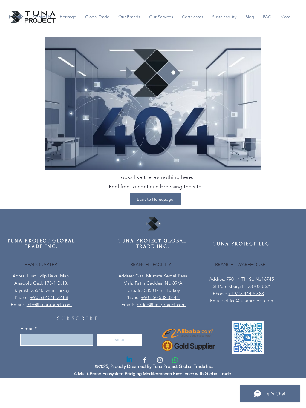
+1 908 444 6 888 (246, 293)
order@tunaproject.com (161, 304)
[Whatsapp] (175, 359)
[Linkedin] (129, 359)
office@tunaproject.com (248, 300)
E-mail (26, 328)
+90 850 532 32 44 (160, 297)
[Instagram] (159, 359)
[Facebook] (144, 359)
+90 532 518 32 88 (49, 297)
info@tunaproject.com (49, 304)
